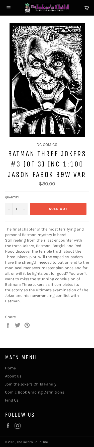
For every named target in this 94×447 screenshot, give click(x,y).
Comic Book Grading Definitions (34, 392)
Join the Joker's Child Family (30, 384)
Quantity (12, 197)
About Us (13, 376)
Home (10, 368)
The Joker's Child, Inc (32, 442)
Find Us (12, 400)
